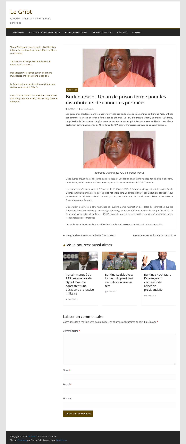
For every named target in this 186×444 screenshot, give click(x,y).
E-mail (67, 384)
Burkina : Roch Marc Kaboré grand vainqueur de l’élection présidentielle (157, 282)
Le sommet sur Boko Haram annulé (152, 235)
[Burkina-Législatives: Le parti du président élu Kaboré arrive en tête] (119, 253)
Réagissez (122, 32)
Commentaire (71, 330)
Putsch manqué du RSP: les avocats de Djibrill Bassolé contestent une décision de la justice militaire (80, 284)
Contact (137, 32)
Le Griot (21, 12)
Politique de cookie (76, 32)
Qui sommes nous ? (102, 32)
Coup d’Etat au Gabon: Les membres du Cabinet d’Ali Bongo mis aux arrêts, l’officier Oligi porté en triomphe (34, 98)
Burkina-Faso (72, 90)
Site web (67, 398)
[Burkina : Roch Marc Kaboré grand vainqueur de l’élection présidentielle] (158, 253)
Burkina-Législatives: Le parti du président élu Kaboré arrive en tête (119, 280)
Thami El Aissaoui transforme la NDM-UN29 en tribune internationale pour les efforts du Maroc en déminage (33, 50)
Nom (66, 370)
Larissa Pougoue (87, 109)
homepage (18, 32)
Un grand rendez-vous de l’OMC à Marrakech (91, 235)
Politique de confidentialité (44, 32)
